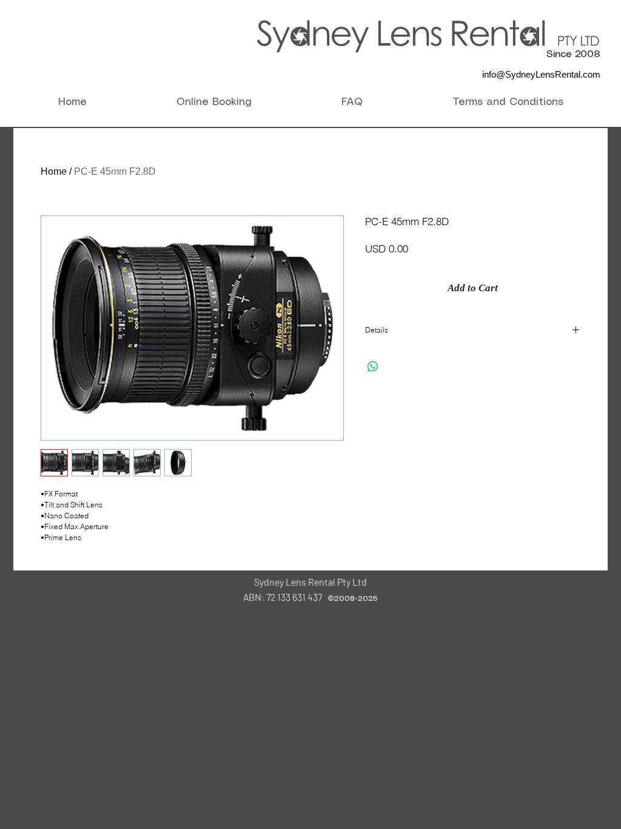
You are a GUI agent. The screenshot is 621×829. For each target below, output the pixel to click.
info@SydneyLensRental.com (541, 74)
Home (54, 171)
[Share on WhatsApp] (373, 366)
